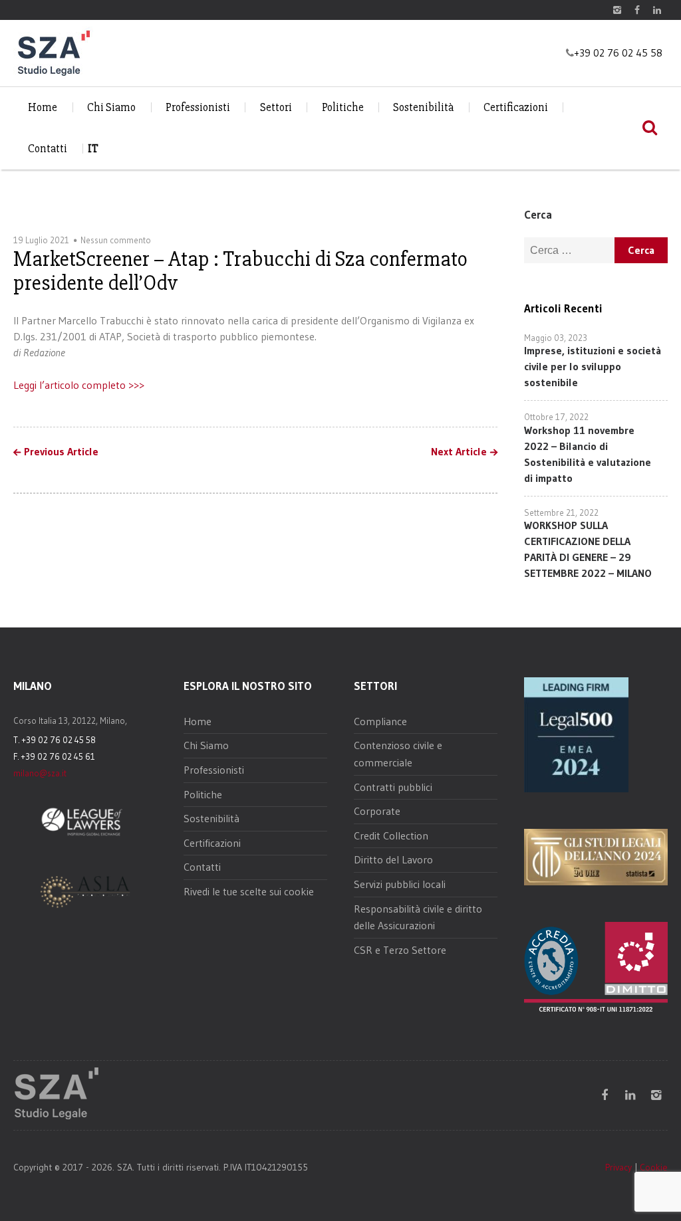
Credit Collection (391, 835)
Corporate (377, 811)
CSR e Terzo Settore (400, 949)
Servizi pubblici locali (400, 884)
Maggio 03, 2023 (555, 337)
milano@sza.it (40, 773)
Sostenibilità (423, 107)
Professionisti (198, 107)
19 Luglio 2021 (41, 240)
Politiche (343, 107)
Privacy (618, 1167)
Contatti (47, 149)
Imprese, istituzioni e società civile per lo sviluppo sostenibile (592, 366)
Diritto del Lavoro (393, 859)
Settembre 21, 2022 (561, 512)
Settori (276, 107)
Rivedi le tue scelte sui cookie (249, 891)
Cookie (654, 1167)
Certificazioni (515, 107)
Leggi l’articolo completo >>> (78, 384)
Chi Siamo (111, 107)
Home (42, 107)
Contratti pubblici (393, 787)
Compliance (380, 721)
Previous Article (61, 452)
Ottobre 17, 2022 (556, 416)
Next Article (459, 452)
